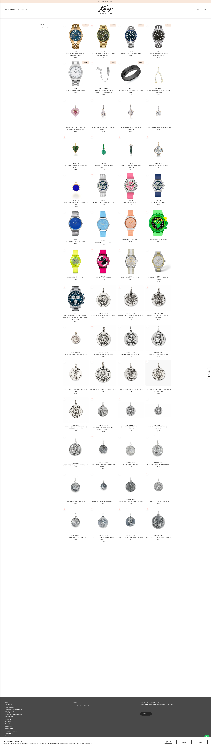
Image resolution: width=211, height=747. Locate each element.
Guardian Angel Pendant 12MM (76, 354)
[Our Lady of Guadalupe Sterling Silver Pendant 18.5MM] (76, 410)
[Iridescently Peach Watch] (131, 223)
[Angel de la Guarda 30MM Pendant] (158, 520)
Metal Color (45, 51)
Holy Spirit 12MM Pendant (103, 611)
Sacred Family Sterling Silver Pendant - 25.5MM (103, 428)
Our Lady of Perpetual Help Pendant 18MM (131, 316)
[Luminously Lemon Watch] (76, 261)
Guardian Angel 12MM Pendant (103, 502)
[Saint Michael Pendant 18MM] (103, 338)
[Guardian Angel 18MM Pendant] (158, 485)
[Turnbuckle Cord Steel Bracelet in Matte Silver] (103, 667)
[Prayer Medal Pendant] (131, 448)
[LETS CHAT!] (206, 737)
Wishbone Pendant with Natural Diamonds (158, 91)
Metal (42, 44)
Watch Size (44, 88)
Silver (55, 55)
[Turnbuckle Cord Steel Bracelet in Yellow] (158, 630)
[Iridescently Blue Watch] (103, 224)
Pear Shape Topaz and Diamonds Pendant (103, 129)
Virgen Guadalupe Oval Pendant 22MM (103, 648)
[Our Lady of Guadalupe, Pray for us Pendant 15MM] (158, 373)
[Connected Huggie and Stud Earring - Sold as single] (103, 74)
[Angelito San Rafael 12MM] (131, 630)
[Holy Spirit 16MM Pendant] (158, 595)
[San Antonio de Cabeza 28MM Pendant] (103, 520)
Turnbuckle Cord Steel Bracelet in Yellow (158, 648)
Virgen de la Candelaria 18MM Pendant (75, 575)
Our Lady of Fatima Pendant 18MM (103, 315)
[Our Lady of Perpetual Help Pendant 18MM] (131, 298)
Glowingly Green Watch (158, 240)
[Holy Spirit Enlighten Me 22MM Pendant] (131, 410)
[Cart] (205, 9)
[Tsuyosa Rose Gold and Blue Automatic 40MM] (76, 37)
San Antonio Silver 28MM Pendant (131, 537)
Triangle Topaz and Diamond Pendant (131, 129)
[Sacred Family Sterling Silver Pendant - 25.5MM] (103, 410)
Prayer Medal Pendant (131, 464)
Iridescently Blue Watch (103, 243)
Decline (200, 742)
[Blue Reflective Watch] (158, 186)
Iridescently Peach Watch (131, 240)
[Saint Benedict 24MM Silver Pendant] (76, 595)
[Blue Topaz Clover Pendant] (158, 148)
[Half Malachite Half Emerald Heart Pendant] (76, 148)
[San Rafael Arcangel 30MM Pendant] (158, 448)
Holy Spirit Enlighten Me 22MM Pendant (131, 428)
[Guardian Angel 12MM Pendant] (103, 485)
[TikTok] (89, 705)
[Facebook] (73, 705)
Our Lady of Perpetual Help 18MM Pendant (103, 465)
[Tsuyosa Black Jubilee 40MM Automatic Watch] (158, 37)
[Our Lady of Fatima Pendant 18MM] (103, 298)
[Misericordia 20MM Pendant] (76, 485)
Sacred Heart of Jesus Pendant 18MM (103, 390)
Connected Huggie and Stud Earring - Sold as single (103, 91)
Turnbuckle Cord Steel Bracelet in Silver (76, 685)
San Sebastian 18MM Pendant (76, 537)
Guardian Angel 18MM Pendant (158, 502)
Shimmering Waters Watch (75, 241)
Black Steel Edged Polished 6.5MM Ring (131, 91)
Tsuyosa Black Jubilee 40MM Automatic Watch (158, 54)
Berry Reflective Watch (131, 202)
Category (44, 59)
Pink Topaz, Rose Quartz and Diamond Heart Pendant (76, 129)
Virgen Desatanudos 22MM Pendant (75, 465)
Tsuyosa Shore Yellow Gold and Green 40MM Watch (103, 54)
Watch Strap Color (47, 92)
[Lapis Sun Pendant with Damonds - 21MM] (76, 186)
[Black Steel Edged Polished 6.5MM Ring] (131, 74)
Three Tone (49, 55)
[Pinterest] (81, 705)
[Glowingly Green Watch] (158, 223)
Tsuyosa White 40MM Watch (75, 91)
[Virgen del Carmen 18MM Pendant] (131, 485)
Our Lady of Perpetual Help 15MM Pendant (158, 316)
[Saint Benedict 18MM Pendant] (131, 558)
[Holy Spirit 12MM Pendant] (103, 595)
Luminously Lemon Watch (75, 278)
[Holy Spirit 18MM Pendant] (131, 595)
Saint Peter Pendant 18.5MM (158, 354)
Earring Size (45, 70)
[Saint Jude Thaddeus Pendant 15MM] (131, 373)
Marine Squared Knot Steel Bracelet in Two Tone (158, 685)
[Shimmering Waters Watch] (76, 223)
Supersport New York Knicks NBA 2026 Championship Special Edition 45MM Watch (75, 317)
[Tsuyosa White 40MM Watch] (76, 74)
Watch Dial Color (47, 96)
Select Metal (44, 47)
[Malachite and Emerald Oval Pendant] (103, 148)
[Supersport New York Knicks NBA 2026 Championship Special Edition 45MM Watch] (76, 298)
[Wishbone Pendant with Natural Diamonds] (158, 74)
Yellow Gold (41, 55)
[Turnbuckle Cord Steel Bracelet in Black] (131, 667)
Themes (42, 78)
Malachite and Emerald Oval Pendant (103, 166)
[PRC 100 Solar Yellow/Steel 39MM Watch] (158, 261)
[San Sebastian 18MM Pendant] (76, 520)
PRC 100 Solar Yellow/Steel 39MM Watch (158, 279)
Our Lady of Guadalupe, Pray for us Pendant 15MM (158, 391)
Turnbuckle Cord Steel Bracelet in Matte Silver (103, 685)
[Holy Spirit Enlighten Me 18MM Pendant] (158, 410)
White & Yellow (52, 55)
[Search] (198, 9)
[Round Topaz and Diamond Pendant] (158, 111)
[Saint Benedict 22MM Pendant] (103, 558)
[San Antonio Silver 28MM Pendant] (131, 520)
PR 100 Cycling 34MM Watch (130, 278)
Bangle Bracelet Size (46, 83)
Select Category (45, 63)
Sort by (42, 24)
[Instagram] (77, 705)
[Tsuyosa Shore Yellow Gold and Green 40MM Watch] (103, 37)
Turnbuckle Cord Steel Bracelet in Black (131, 685)
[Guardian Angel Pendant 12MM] (76, 338)
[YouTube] (85, 705)
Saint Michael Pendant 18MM (103, 354)
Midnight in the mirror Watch (103, 202)
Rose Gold (46, 55)
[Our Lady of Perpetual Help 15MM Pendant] (158, 298)
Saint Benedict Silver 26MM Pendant (158, 574)
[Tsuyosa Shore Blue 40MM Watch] (131, 37)
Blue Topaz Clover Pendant (158, 165)
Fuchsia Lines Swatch (103, 278)
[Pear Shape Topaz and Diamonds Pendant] (103, 111)
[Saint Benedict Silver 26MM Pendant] (158, 558)
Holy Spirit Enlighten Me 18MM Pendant (158, 428)
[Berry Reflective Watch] (131, 186)
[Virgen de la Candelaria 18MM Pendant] (76, 557)
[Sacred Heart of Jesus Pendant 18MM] (103, 373)
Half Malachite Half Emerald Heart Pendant (75, 166)
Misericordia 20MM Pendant (75, 502)
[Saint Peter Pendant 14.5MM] (131, 338)
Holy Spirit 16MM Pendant (158, 611)
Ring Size (43, 74)
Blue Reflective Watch (158, 202)
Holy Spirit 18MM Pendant (131, 611)
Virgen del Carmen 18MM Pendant (131, 502)
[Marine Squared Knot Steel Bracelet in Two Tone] (158, 667)
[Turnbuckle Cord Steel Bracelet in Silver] (76, 667)
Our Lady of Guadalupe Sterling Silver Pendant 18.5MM (75, 428)
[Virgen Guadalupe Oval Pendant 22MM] (103, 630)
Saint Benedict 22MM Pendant (103, 574)
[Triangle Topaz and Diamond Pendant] (131, 111)
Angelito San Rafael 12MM (131, 647)
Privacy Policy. (87, 743)
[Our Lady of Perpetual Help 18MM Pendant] (103, 448)
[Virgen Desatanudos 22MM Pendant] (76, 448)
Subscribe (146, 714)
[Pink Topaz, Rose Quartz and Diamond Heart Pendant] (76, 111)
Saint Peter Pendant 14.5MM (131, 354)
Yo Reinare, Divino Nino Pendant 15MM (75, 391)
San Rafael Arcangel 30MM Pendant (158, 464)
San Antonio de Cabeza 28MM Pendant (103, 538)
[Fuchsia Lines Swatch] (103, 261)
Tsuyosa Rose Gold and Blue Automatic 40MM (76, 54)
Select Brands (45, 40)
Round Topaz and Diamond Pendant (158, 128)
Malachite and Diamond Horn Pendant (131, 166)
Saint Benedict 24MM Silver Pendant (75, 612)
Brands (43, 37)
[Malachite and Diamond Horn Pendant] (131, 148)
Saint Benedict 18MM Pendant (131, 574)
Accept (184, 742)
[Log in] (201, 9)
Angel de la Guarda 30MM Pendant (158, 537)
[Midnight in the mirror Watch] (103, 186)
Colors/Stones (46, 66)
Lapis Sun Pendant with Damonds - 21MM (75, 203)
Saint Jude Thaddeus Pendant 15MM (131, 390)
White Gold (44, 55)
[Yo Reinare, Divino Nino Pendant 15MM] (76, 373)
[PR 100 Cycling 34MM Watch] (131, 261)
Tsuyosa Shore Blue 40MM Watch (131, 53)
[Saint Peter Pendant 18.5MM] (158, 338)
